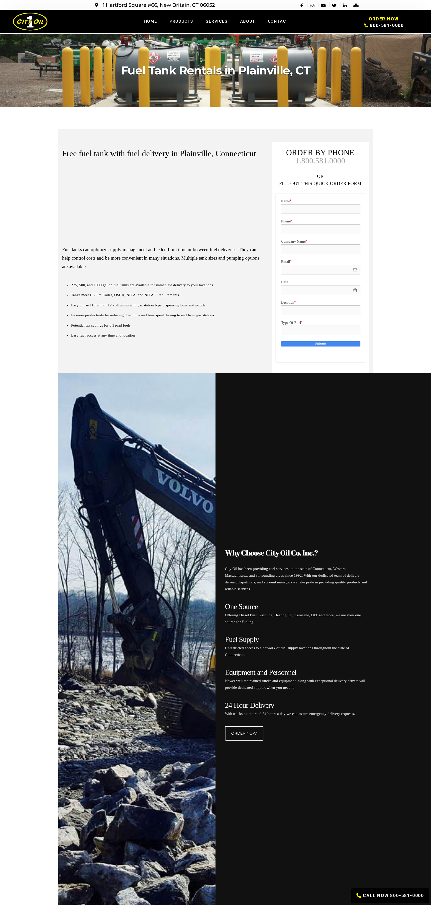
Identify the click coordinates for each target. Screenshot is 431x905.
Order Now (244, 733)
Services (216, 21)
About (247, 21)
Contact (278, 21)
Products (181, 21)
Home (150, 21)
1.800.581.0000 (320, 160)
